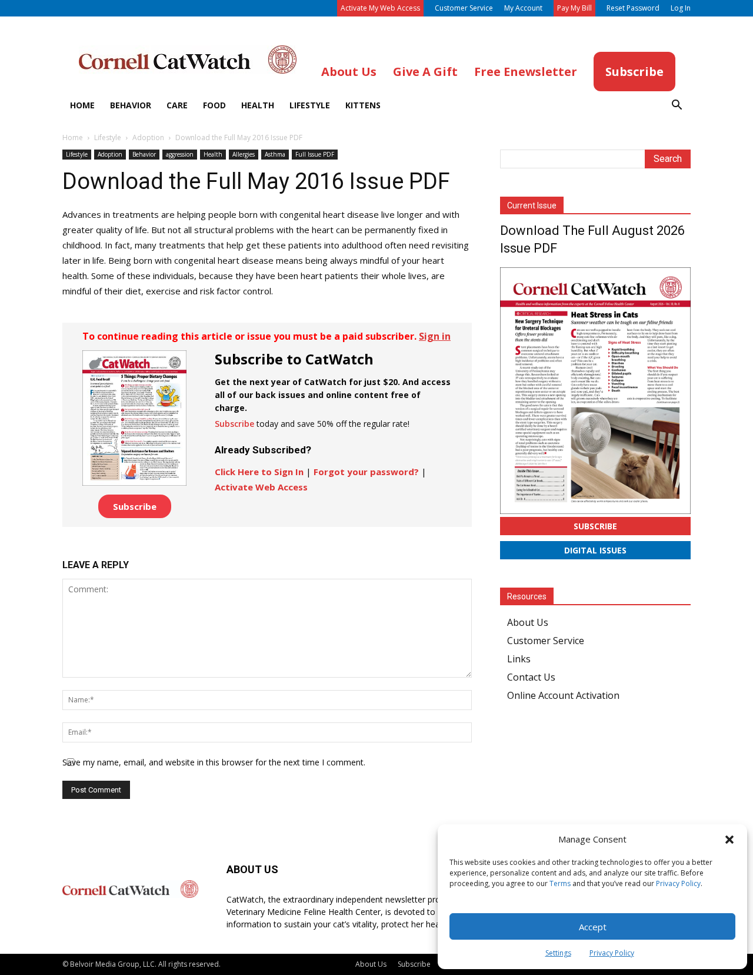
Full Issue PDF (314, 154)
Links (519, 658)
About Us (527, 622)
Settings (558, 953)
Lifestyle (309, 105)
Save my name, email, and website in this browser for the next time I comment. (213, 762)
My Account (523, 8)
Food (214, 105)
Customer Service (464, 8)
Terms (560, 883)
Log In (681, 8)
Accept (593, 927)
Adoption (148, 137)
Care (177, 105)
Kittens (363, 105)
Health (257, 105)
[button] (729, 839)
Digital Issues (595, 550)
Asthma (275, 154)
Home (82, 105)
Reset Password (633, 8)
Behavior (130, 105)
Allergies (243, 154)
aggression (180, 154)
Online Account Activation (563, 695)
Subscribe (134, 506)
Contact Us (531, 677)
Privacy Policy (678, 883)
